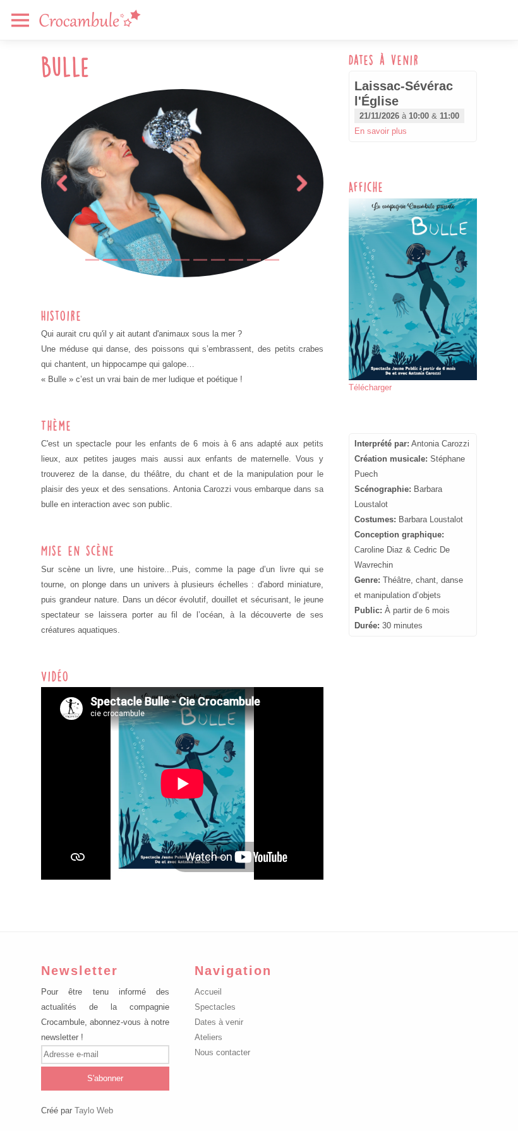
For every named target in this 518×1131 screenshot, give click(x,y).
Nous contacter (222, 1052)
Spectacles (215, 1007)
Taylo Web (94, 1110)
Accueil (208, 991)
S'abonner (105, 1078)
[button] (62, 183)
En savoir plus (380, 131)
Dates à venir (219, 1022)
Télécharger (370, 387)
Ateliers (208, 1037)
